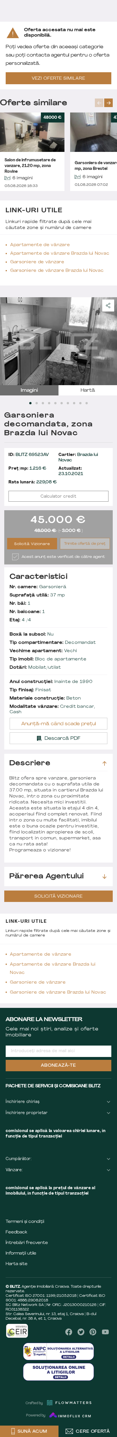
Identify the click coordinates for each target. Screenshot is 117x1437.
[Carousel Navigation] (106, 103)
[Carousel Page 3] (43, 403)
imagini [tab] (29, 390)
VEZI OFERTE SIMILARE (58, 79)
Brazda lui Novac (78, 458)
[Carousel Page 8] (74, 403)
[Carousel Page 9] (80, 403)
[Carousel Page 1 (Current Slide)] (30, 403)
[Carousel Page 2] (36, 403)
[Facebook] (68, 1332)
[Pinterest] (93, 1332)
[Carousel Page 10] (86, 403)
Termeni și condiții (25, 1222)
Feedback (16, 1232)
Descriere (30, 763)
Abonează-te (58, 1066)
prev (99, 103)
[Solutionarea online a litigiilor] (58, 1372)
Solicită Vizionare (32, 544)
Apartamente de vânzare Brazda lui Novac (59, 254)
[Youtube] (105, 1331)
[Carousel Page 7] (68, 403)
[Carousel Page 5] (55, 403)
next (108, 103)
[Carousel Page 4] (49, 403)
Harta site (17, 1264)
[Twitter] (81, 1332)
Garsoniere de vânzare (37, 262)
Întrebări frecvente (27, 1243)
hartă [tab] (88, 390)
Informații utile (21, 1253)
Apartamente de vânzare (40, 245)
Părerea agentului (46, 876)
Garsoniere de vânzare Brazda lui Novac (57, 271)
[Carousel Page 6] (61, 403)
